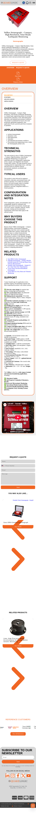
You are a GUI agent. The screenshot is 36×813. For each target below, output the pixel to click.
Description (8, 95)
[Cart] (30, 2)
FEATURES (7, 97)
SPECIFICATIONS (9, 99)
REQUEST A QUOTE (22, 67)
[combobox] (3, 465)
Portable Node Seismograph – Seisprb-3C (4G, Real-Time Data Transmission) (19, 266)
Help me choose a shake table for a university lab (12, 791)
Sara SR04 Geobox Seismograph (17, 259)
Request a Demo (18, 82)
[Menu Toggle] (34, 2)
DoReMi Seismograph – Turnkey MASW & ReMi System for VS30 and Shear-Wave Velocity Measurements (20, 262)
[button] (18, 528)
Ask (29, 798)
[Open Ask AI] (23, 2)
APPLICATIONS (8, 101)
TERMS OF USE (5, 806)
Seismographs (18, 41)
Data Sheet (18, 76)
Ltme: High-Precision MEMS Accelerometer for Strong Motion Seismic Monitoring (15, 640)
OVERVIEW (10, 67)
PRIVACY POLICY (18, 806)
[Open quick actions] (33, 805)
